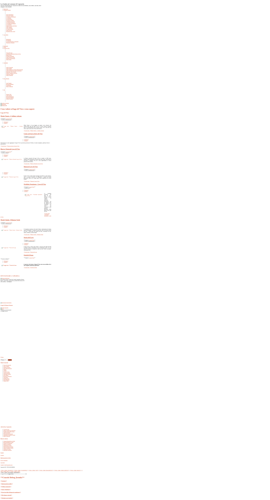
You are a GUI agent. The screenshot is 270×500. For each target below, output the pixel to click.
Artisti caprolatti (6, 373)
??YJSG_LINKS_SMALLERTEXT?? (61, 470)
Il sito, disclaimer (4, 460)
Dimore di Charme (7, 444)
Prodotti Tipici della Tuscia (8, 431)
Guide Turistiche (6, 432)
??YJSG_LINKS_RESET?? (75, 470)
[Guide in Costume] (5, 103)
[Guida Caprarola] (4, 307)
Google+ (2, 455)
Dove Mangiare (6, 379)
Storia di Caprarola (7, 365)
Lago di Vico (8, 118)
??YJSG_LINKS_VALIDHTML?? (21, 470)
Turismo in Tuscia (7, 449)
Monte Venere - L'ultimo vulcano (11, 116)
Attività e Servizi (6, 367)
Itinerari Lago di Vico (31, 167)
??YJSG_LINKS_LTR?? (15, 471)
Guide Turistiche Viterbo (8, 448)
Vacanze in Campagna (7, 443)
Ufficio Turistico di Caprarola (9, 430)
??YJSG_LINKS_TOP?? (33, 470)
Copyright (3, 462)
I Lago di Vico (6, 429)
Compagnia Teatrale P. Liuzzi (9, 435)
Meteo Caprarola (6, 436)
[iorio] (2, 308)
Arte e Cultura (6, 366)
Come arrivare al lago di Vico (33, 134)
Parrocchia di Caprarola (8, 433)
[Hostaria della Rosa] (5, 278)
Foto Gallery (5, 375)
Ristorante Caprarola (7, 450)
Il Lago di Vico (6, 371)
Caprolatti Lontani (7, 374)
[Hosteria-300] (4, 105)
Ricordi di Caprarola (7, 376)
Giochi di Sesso (28, 255)
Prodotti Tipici (6, 378)
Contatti (2, 465)
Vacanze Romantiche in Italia (9, 441)
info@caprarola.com (8, 465)
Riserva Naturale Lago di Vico (10, 149)
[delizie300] (3, 104)
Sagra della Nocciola (7, 368)
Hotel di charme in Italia (8, 446)
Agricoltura (5, 377)
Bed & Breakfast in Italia (8, 442)
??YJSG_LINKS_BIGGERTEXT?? (46, 470)
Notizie (4, 369)
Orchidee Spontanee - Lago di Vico (35, 184)
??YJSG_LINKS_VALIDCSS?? (7, 470)
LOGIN (4, 370)
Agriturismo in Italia (7, 445)
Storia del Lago (29, 237)
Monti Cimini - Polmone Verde (10, 220)
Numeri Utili (6, 380)
